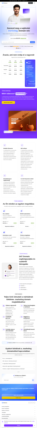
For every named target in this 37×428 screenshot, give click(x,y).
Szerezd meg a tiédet (8, 102)
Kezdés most (18, 396)
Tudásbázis (22, 285)
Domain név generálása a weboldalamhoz (19, 341)
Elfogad (18, 425)
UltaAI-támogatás (23, 289)
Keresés (32, 42)
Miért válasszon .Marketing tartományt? (10, 359)
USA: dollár (19, 0)
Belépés (30, 2)
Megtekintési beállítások (9, 226)
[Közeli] (34, 425)
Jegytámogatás (23, 287)
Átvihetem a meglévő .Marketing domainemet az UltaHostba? (14, 367)
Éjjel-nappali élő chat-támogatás (26, 283)
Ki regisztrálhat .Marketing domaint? (9, 362)
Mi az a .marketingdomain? (8, 356)
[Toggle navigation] (34, 3)
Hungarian (24, 0)
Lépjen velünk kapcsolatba (13, 0)
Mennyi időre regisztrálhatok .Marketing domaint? (12, 364)
